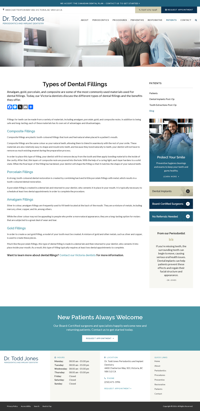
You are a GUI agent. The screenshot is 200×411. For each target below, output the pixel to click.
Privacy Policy (12, 406)
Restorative (155, 20)
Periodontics (100, 20)
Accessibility (26, 406)
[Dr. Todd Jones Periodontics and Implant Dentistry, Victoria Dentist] (21, 359)
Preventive (137, 20)
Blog (151, 110)
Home (157, 361)
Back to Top (47, 406)
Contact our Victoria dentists (77, 255)
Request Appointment (180, 10)
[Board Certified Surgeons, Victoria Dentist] (171, 203)
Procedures (120, 20)
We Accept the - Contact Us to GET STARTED (99, 3)
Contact (185, 20)
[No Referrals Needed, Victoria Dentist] (171, 216)
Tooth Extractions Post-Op (163, 104)
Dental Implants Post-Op (162, 99)
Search (195, 22)
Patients (171, 20)
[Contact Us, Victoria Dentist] (171, 190)
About (85, 20)
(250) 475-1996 (149, 10)
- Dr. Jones (171, 280)
